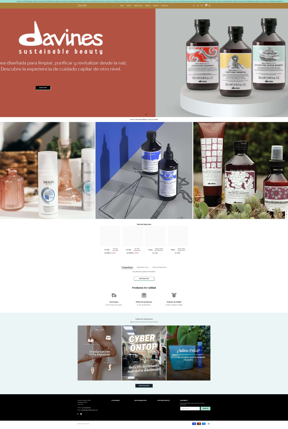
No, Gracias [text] (162, 227)
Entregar (161, 217)
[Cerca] (179, 197)
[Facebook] (160, 223)
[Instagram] (163, 223)
